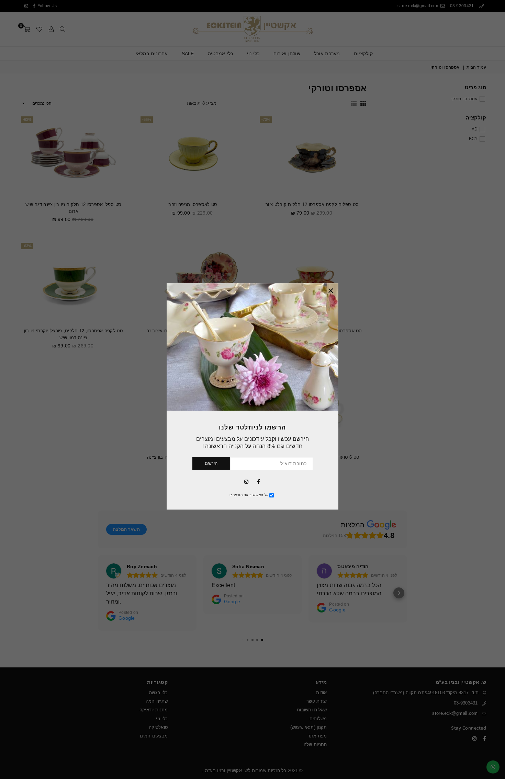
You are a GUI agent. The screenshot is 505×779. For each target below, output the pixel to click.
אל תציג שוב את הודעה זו (248, 495)
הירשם (211, 463)
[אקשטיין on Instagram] (246, 481)
